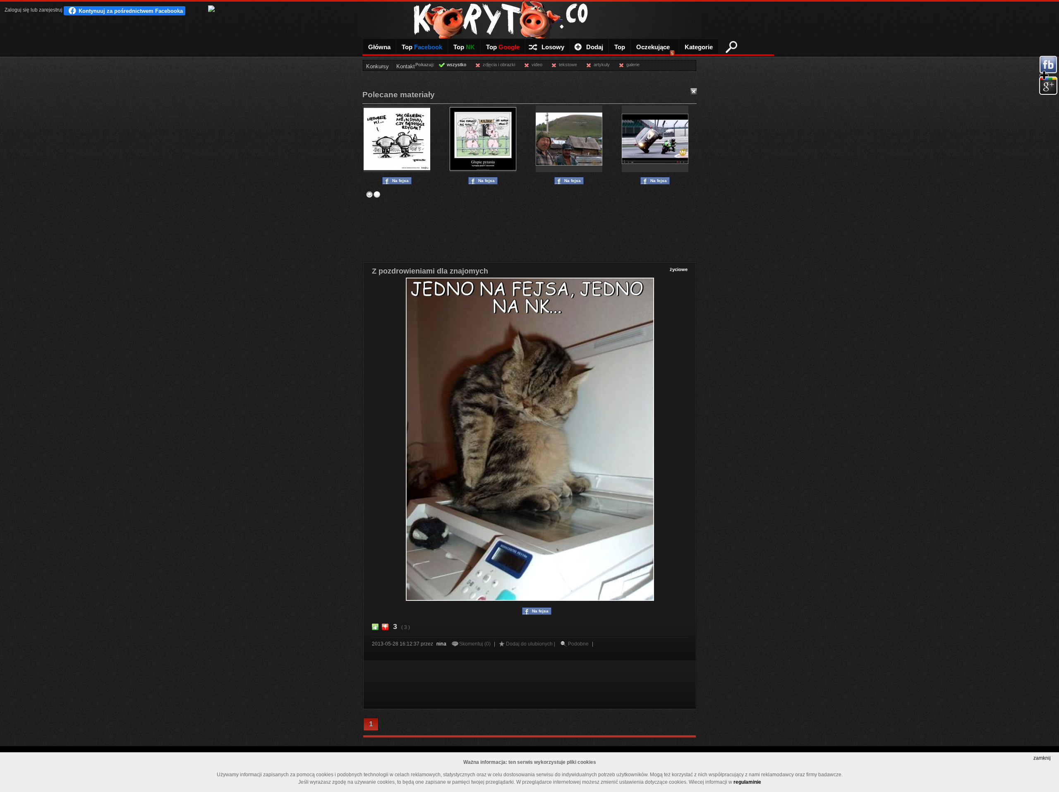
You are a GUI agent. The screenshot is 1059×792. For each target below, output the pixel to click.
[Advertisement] (529, 226)
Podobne (578, 644)
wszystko (456, 64)
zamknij (1042, 758)
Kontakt (405, 66)
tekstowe (568, 64)
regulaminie (747, 782)
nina (441, 644)
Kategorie (699, 46)
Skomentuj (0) (475, 644)
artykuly (602, 64)
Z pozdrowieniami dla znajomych (430, 271)
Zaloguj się (17, 10)
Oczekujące (654, 49)
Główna (379, 46)
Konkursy (377, 66)
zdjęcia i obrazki (499, 64)
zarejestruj (50, 10)
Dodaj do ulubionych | (531, 644)
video (537, 64)
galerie (633, 64)
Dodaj (594, 46)
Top (422, 46)
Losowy (552, 46)
